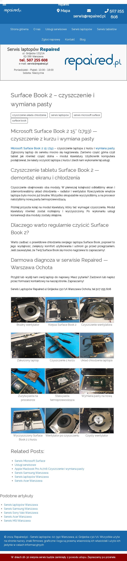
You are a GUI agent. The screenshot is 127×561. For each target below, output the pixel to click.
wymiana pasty (105, 148)
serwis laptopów (60, 115)
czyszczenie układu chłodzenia (29, 115)
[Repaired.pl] (12, 10)
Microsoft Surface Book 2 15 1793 (32, 148)
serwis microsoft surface (87, 115)
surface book (19, 120)
